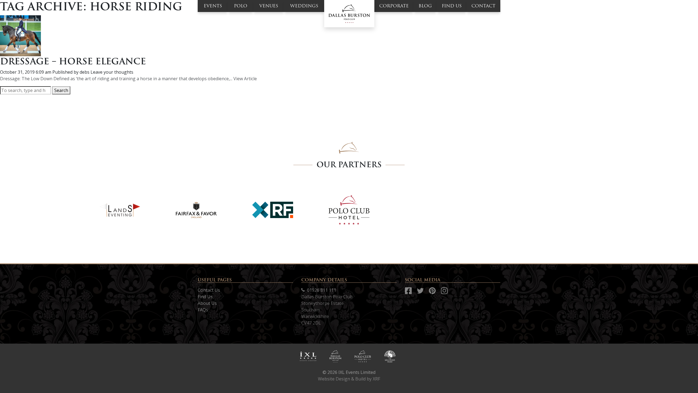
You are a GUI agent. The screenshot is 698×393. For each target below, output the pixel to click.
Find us (452, 5)
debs (84, 72)
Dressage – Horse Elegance (73, 61)
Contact (483, 5)
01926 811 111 (321, 290)
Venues (268, 5)
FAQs (203, 310)
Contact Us (209, 290)
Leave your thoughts (112, 72)
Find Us (205, 297)
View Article (245, 79)
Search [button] (61, 90)
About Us (207, 303)
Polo (240, 5)
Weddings (304, 5)
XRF (376, 379)
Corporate (394, 5)
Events (213, 5)
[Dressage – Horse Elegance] (20, 35)
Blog (425, 5)
